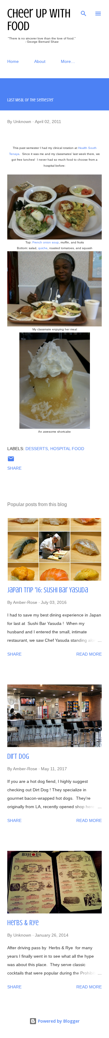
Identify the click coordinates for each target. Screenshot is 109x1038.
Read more (89, 654)
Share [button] (14, 468)
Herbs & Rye (23, 923)
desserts (36, 448)
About (39, 61)
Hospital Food (67, 448)
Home (13, 61)
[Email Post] (11, 461)
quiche (43, 248)
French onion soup (45, 242)
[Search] (83, 10)
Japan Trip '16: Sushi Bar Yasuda (47, 590)
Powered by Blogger (58, 1021)
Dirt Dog (18, 756)
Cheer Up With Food (39, 19)
